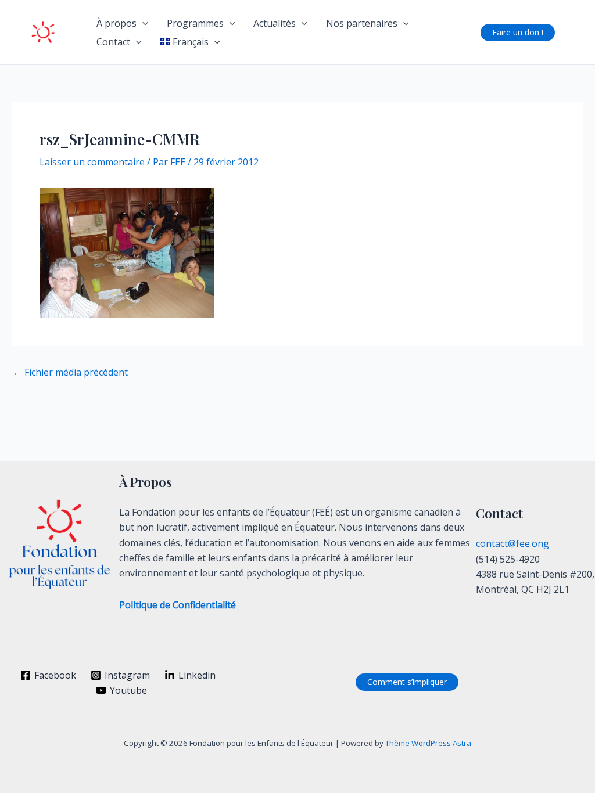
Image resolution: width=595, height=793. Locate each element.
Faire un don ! (517, 32)
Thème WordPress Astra (428, 743)
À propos (116, 23)
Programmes (195, 23)
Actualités (274, 23)
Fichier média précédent (70, 372)
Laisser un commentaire (92, 162)
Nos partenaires (361, 23)
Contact (113, 41)
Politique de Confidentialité (177, 605)
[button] (142, 23)
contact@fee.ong (512, 543)
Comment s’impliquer (407, 681)
